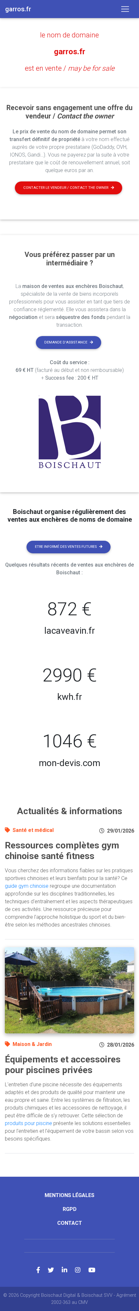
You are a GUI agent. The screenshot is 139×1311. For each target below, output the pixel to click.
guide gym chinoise (26, 886)
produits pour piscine (28, 1123)
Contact (69, 1223)
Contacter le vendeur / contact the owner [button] (65, 188)
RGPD (70, 1209)
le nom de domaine (69, 35)
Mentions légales (69, 1195)
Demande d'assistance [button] (65, 342)
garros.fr (69, 51)
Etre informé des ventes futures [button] (66, 547)
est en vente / (69, 68)
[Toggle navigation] (125, 9)
